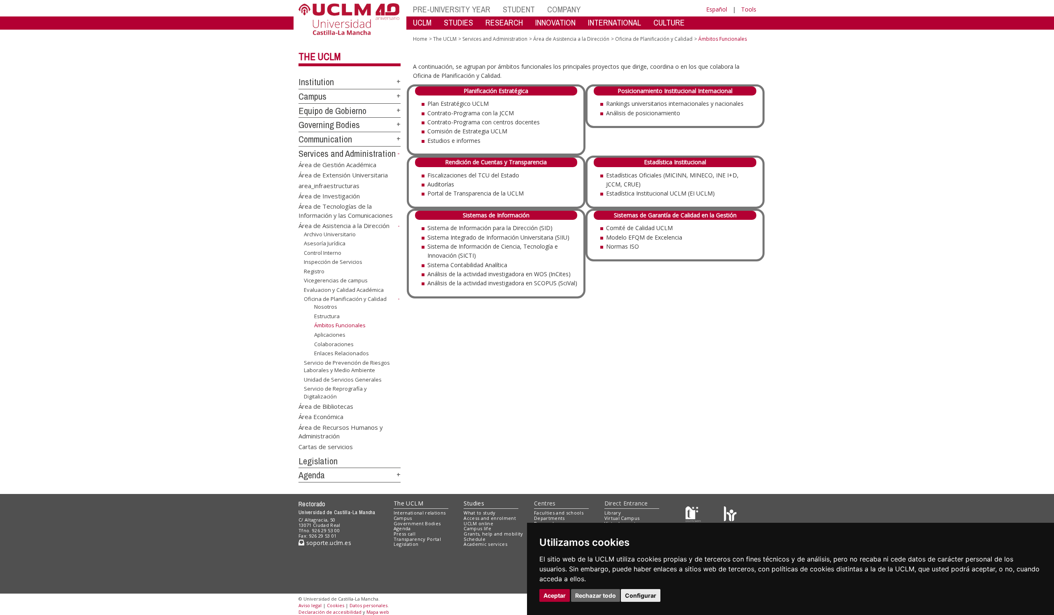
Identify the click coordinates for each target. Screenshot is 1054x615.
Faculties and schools (558, 513)
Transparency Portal (417, 539)
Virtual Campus (622, 518)
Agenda (311, 475)
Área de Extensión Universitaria (343, 175)
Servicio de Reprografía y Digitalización (335, 392)
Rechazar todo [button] (595, 595)
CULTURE (669, 22)
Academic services (485, 544)
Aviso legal (310, 605)
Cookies (335, 605)
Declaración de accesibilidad (329, 612)
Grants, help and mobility (493, 534)
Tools (748, 9)
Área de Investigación (329, 195)
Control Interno (322, 252)
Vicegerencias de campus (336, 280)
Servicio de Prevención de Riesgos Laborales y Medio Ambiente (347, 366)
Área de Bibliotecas (325, 406)
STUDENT (519, 9)
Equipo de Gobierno (332, 111)
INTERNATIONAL (614, 22)
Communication (325, 139)
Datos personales (368, 605)
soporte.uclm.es (327, 543)
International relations (420, 513)
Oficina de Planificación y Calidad (345, 299)
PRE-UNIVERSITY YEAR (451, 9)
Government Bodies (417, 523)
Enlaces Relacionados (341, 353)
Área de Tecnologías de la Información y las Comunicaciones (345, 210)
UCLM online (478, 523)
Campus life (477, 528)
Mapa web (377, 612)
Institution (316, 82)
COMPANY (564, 9)
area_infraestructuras (328, 185)
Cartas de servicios (325, 446)
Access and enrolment (490, 518)
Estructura (327, 316)
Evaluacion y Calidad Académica (344, 290)
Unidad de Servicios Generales (343, 379)
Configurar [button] (640, 595)
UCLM (422, 22)
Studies (474, 503)
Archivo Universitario (330, 234)
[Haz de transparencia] (693, 515)
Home (420, 38)
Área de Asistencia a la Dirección (343, 225)
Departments (549, 518)
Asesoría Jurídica (324, 243)
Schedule (474, 539)
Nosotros (325, 306)
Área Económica (320, 416)
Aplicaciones (329, 334)
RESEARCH (504, 22)
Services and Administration (347, 153)
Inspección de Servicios (333, 262)
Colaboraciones (334, 344)
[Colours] (730, 515)
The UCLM (319, 56)
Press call (404, 534)
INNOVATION (555, 22)
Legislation (318, 461)
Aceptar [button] (554, 595)
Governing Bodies (329, 125)
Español (716, 9)
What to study (479, 513)
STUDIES (458, 22)
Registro (314, 271)
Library (612, 513)
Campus (312, 96)
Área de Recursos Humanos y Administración (340, 431)
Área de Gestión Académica (337, 164)
